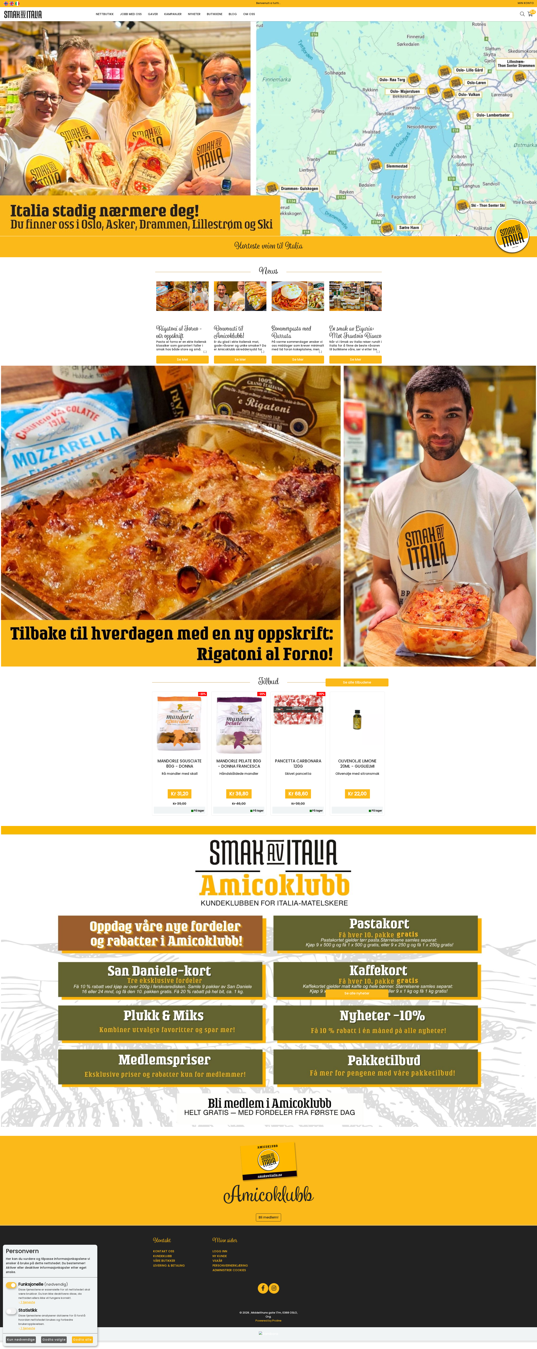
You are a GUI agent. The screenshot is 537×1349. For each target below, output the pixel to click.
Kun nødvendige (21, 1339)
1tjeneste (26, 1302)
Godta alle (82, 1339)
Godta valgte (54, 1339)
